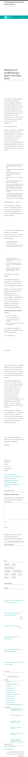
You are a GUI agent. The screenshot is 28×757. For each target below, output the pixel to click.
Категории (7, 19)
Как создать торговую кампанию (16, 727)
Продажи (12, 41)
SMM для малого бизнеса (17, 715)
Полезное (7, 27)
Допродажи (7, 571)
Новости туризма (8, 749)
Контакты (7, 30)
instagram (13, 577)
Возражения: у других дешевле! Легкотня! (16, 721)
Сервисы (10, 702)
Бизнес (11, 39)
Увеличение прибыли (9, 567)
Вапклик (6, 577)
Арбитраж (12, 36)
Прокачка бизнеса (17, 571)
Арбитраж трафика (13, 684)
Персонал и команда (13, 694)
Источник (6, 445)
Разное (11, 51)
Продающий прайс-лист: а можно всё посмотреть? (17, 709)
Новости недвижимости (10, 746)
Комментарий (8, 502)
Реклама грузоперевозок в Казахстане (17, 733)
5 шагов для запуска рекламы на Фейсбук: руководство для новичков (17, 740)
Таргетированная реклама (15, 704)
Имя (5, 522)
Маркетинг (12, 45)
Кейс (20, 574)
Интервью (12, 53)
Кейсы (6, 22)
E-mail (6, 527)
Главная (9, 16)
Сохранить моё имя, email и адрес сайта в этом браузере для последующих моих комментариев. (13, 536)
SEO (11, 43)
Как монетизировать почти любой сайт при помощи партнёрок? (13, 476)
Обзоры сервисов (9, 25)
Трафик (6, 574)
